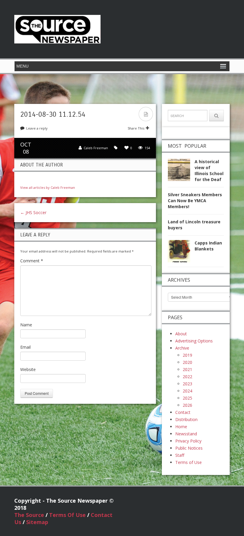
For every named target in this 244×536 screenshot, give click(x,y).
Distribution (186, 419)
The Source (29, 514)
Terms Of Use (67, 514)
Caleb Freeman (96, 148)
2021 (187, 369)
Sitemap (37, 522)
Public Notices (189, 448)
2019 (187, 355)
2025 (187, 398)
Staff (179, 455)
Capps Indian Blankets (208, 246)
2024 (187, 391)
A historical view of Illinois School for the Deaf (209, 170)
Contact (182, 412)
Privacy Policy (188, 441)
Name (26, 325)
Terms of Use (188, 462)
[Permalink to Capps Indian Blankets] (181, 252)
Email (25, 347)
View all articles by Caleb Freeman (47, 187)
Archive (182, 348)
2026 (187, 405)
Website (28, 369)
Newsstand (186, 434)
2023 (187, 384)
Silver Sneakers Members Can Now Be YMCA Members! (195, 200)
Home (181, 426)
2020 (187, 362)
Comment (31, 261)
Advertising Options (194, 341)
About (181, 333)
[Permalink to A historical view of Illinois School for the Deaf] (181, 171)
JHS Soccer (33, 212)
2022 (187, 376)
